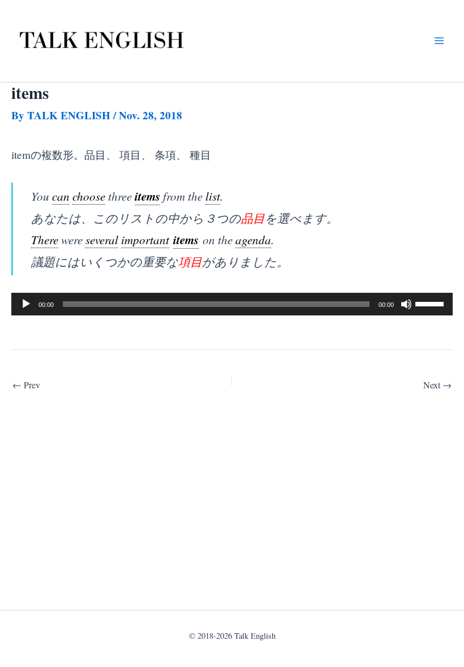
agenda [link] (253, 239)
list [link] (212, 196)
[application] (232, 304)
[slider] (431, 303)
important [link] (145, 239)
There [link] (44, 239)
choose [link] (88, 196)
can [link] (61, 196)
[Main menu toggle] (439, 41)
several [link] (101, 239)
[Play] (26, 304)
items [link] (147, 196)
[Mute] (406, 304)
